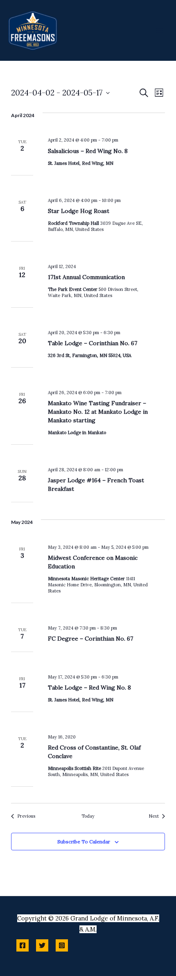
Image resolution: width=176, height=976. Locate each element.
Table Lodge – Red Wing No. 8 (89, 687)
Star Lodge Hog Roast (78, 211)
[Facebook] (22, 945)
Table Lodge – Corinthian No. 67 (92, 343)
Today (88, 816)
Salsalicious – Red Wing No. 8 (88, 151)
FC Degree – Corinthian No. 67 (90, 638)
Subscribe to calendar (83, 841)
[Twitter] (42, 945)
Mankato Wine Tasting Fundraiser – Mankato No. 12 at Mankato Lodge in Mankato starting (98, 411)
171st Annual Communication (86, 277)
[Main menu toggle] (159, 30)
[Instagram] (62, 945)
